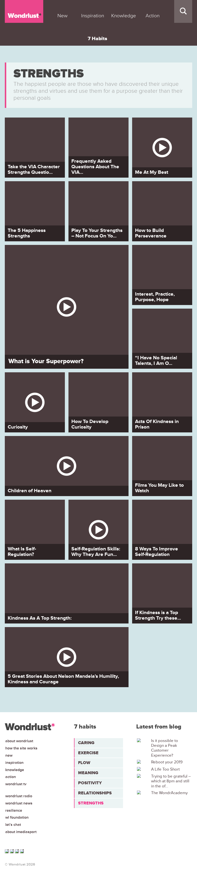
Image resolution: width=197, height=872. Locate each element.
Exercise (88, 752)
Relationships (95, 793)
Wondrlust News (18, 803)
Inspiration (14, 762)
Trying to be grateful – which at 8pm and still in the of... (171, 781)
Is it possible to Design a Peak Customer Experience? (164, 748)
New (8, 755)
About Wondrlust (19, 741)
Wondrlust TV (15, 784)
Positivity (90, 782)
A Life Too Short (165, 769)
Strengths (91, 803)
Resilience (13, 810)
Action (10, 776)
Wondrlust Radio (18, 796)
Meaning (88, 772)
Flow (84, 762)
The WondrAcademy (169, 793)
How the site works (21, 748)
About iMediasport (21, 831)
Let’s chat (13, 824)
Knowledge (14, 769)
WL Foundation (17, 817)
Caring (86, 742)
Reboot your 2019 (167, 762)
